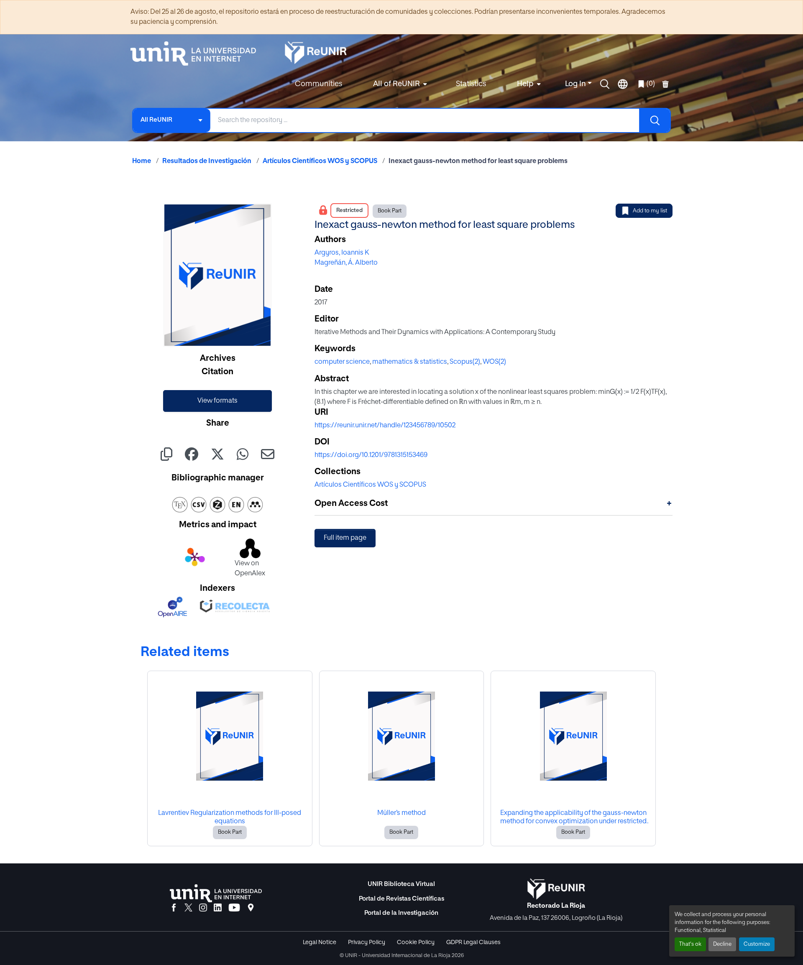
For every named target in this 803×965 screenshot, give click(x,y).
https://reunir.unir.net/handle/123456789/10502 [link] (385, 425)
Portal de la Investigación (401, 913)
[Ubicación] (251, 908)
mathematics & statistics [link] (409, 362)
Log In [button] (576, 84)
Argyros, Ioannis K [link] (342, 253)
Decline (722, 944)
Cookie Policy (416, 942)
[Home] (197, 53)
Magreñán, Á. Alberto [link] (346, 263)
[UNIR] (216, 893)
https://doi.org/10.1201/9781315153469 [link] (371, 455)
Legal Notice (319, 942)
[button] (605, 84)
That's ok (690, 944)
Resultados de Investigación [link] (206, 161)
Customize (757, 944)
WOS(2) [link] (494, 362)
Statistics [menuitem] (471, 84)
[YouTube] (234, 908)
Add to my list (650, 211)
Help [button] (525, 84)
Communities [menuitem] (318, 84)
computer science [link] (342, 362)
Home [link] (141, 161)
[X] (188, 908)
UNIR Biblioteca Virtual (401, 884)
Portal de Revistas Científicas (401, 899)
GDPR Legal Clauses (473, 942)
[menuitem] (399, 84)
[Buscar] (654, 120)
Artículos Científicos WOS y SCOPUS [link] (320, 161)
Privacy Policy (366, 942)
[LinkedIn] (218, 908)
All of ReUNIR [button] (396, 84)
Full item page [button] (345, 538)
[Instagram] (203, 908)
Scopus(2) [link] (465, 362)
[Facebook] (174, 908)
